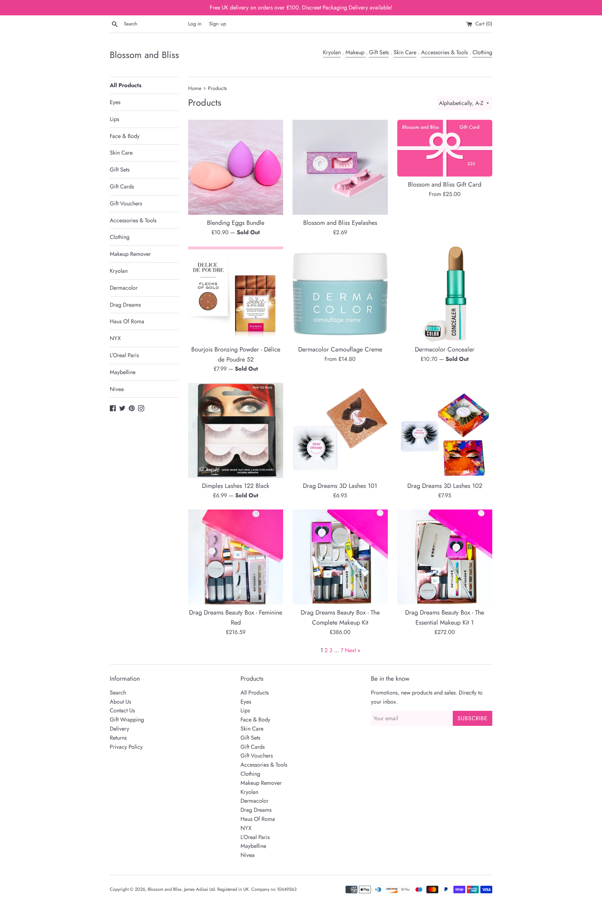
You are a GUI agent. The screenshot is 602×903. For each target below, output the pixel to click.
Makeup (356, 52)
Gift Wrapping (127, 720)
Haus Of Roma (127, 321)
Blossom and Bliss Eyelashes (340, 222)
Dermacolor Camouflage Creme (340, 349)
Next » (352, 650)
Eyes (115, 102)
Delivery (119, 729)
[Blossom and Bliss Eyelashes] (340, 167)
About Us (120, 702)
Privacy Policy (126, 747)
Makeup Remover (130, 254)
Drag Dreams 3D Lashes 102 (444, 485)
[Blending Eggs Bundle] (235, 167)
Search (118, 693)
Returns (118, 738)
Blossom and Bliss (144, 55)
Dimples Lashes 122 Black (235, 485)
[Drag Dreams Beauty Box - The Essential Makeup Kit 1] (444, 557)
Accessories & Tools (444, 52)
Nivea (117, 389)
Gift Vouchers (126, 203)
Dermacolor (124, 288)
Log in (195, 23)
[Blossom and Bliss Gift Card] (444, 148)
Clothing (482, 52)
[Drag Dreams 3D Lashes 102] (444, 430)
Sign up (217, 23)
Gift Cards (122, 186)
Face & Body (125, 136)
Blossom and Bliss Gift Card (444, 184)
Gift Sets (379, 52)
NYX (115, 338)
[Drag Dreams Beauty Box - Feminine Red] (235, 557)
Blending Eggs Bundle (235, 222)
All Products (125, 85)
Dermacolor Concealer (444, 349)
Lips (114, 119)
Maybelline (122, 372)
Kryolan (332, 52)
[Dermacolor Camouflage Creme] (340, 293)
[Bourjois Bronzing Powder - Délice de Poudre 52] (235, 293)
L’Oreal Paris (124, 355)
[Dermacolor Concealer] (444, 293)
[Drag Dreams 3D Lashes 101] (340, 430)
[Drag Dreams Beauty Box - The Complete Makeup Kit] (340, 557)
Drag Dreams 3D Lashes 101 (340, 485)
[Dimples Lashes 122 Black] (235, 430)
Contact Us (122, 710)
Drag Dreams (125, 305)
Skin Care (404, 52)
